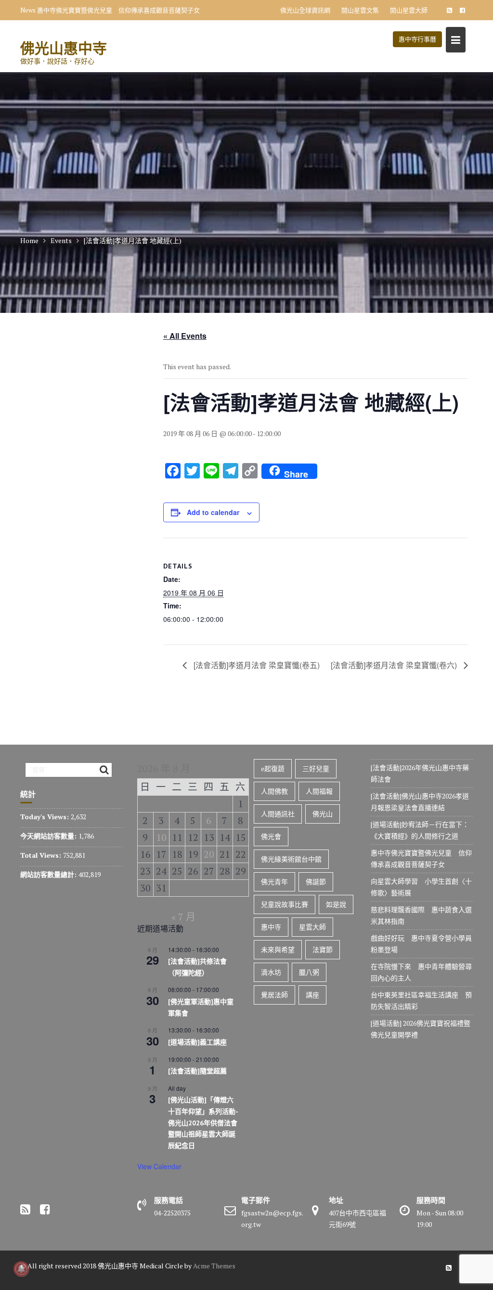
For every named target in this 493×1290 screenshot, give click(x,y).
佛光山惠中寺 (63, 48)
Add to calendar (213, 512)
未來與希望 (278, 949)
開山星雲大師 (409, 10)
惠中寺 (271, 926)
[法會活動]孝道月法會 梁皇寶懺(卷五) (256, 665)
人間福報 (319, 791)
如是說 (336, 904)
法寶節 (322, 949)
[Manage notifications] (21, 1269)
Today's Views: (45, 816)
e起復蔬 (273, 768)
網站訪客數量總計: (49, 874)
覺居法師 (274, 994)
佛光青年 (274, 881)
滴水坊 (271, 972)
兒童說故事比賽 (284, 904)
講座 (312, 994)
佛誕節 (316, 881)
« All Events (185, 335)
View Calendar (159, 1166)
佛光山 (322, 813)
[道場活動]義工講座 (197, 1042)
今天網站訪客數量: (49, 835)
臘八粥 (309, 972)
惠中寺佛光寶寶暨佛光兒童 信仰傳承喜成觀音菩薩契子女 (118, 10)
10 (161, 837)
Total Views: (41, 855)
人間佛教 (274, 791)
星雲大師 (312, 926)
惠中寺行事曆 (417, 39)
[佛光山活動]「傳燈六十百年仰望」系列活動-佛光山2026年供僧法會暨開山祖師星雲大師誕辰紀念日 (203, 1123)
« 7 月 (183, 916)
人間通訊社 (278, 813)
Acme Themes (214, 1265)
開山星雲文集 (360, 10)
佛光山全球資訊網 (305, 10)
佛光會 (271, 836)
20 (209, 854)
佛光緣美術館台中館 (291, 859)
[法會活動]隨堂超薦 (197, 1071)
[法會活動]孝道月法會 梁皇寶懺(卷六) (395, 665)
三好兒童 (315, 768)
